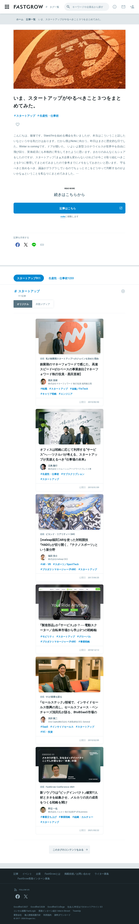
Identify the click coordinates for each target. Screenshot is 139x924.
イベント (27, 873)
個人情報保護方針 (32, 914)
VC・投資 (47, 731)
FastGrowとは (52, 873)
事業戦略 (85, 641)
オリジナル (23, 304)
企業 (38, 873)
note (63, 216)
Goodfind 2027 (21, 906)
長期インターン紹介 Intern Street (54, 910)
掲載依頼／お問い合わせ (77, 873)
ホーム (19, 19)
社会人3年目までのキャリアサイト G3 (84, 906)
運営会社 (18, 914)
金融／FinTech (80, 388)
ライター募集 (102, 873)
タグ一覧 (54, 6)
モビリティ (48, 636)
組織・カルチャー (83, 817)
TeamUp (77, 910)
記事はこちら (68, 208)
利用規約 (47, 914)
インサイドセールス (63, 726)
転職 (44, 388)
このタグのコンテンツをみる (68, 849)
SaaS (45, 726)
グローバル (85, 636)
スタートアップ (25, 115)
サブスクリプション (73, 474)
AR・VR (46, 564)
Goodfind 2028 (38, 906)
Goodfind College (56, 906)
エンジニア (67, 393)
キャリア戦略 (49, 393)
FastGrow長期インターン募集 (34, 878)
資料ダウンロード (62, 914)
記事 (16, 873)
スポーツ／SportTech (67, 564)
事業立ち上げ (49, 817)
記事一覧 (31, 19)
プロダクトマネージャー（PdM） (59, 569)
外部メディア (43, 304)
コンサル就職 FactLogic (25, 910)
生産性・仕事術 (49, 115)
